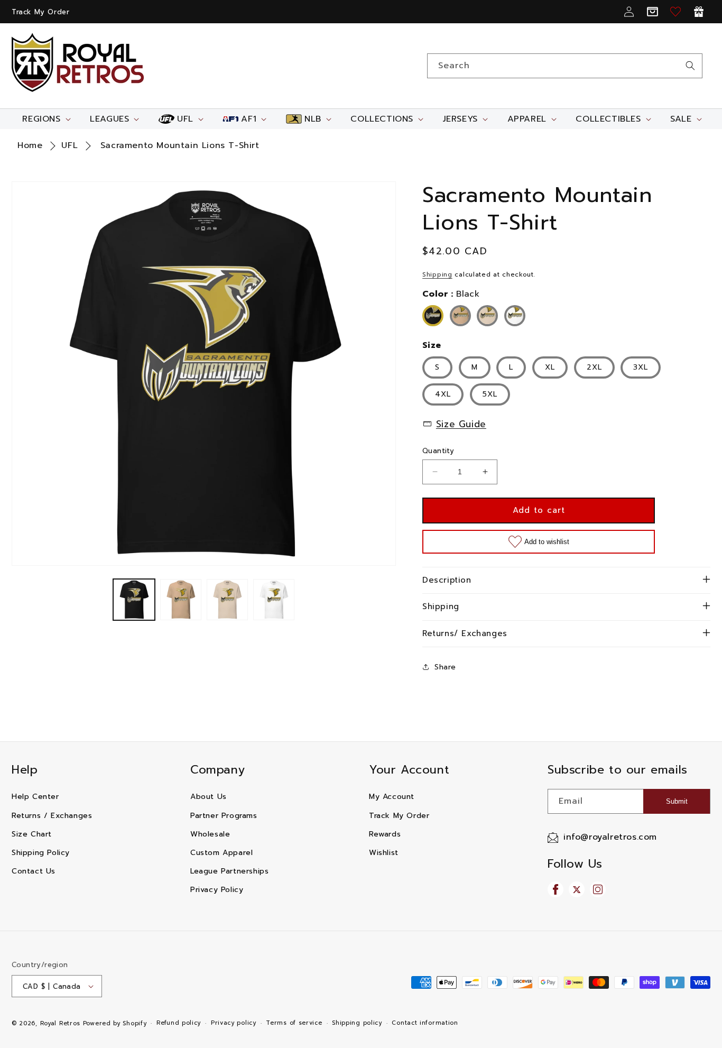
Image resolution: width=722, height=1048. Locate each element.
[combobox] (565, 66)
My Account (391, 796)
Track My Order (40, 12)
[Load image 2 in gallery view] (180, 599)
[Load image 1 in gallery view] (133, 599)
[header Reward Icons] (698, 11)
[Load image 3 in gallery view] (227, 599)
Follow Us (575, 863)
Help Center (35, 796)
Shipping (437, 274)
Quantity (438, 451)
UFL (69, 145)
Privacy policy (233, 1022)
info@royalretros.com (610, 837)
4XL (443, 394)
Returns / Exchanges (52, 815)
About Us (208, 796)
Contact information (425, 1022)
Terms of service (294, 1022)
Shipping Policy (41, 852)
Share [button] (445, 667)
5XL (490, 394)
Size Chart (32, 834)
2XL (594, 367)
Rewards (385, 834)
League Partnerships (229, 871)
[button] (45, 119)
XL (550, 367)
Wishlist (384, 852)
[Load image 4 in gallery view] (273, 599)
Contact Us (33, 871)
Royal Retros (60, 1023)
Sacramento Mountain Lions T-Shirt (180, 145)
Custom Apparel (221, 852)
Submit (677, 801)
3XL (640, 367)
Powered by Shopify (115, 1023)
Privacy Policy (216, 889)
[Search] (690, 65)
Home (29, 145)
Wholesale (210, 834)
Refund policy (178, 1022)
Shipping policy (357, 1022)
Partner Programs (223, 815)
